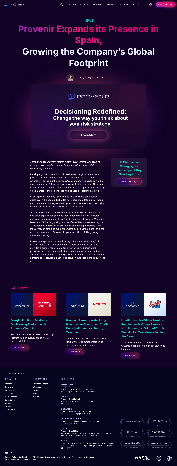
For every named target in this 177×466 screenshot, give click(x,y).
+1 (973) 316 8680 (87, 391)
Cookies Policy (25, 457)
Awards (36, 397)
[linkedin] (11, 452)
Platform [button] (72, 4)
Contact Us (138, 4)
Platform (8, 384)
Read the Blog (129, 181)
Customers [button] (111, 4)
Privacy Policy (11, 457)
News (35, 390)
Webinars (37, 387)
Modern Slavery (63, 457)
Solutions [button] (84, 4)
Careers (8, 403)
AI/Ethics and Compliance (44, 457)
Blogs (35, 393)
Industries (9, 390)
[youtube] (6, 452)
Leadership (10, 400)
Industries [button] (97, 4)
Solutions (9, 387)
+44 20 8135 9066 (69, 404)
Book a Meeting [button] (165, 4)
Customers (10, 393)
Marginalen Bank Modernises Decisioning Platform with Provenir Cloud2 (31, 324)
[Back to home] (15, 4)
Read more (19, 347)
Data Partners (11, 397)
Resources (124, 4)
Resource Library (40, 384)
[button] (61, 4)
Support (8, 406)
